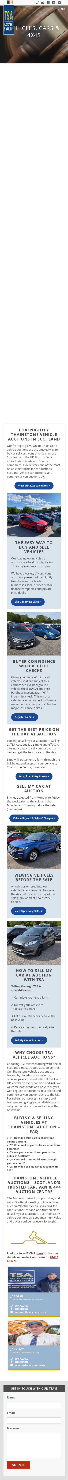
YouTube (59, 2)
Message (13, 1428)
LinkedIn (53, 2)
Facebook (48, 2)
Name (11, 1397)
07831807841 (21, 1362)
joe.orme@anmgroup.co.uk (30, 1312)
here (40, 1253)
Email (11, 1413)
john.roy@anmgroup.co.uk (30, 1365)
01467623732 (21, 1305)
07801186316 (21, 1309)
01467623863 (21, 1358)
